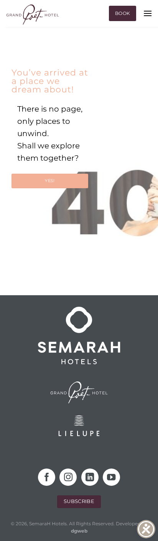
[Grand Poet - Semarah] (32, 15)
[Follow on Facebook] (46, 477)
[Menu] (147, 13)
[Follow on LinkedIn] (90, 477)
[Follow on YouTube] (111, 477)
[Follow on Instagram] (68, 477)
